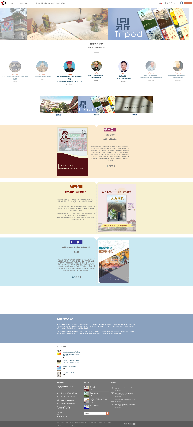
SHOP (67, 3)
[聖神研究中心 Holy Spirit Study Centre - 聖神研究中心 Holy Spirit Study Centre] (5, 3)
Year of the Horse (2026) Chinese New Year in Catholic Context (125, 402)
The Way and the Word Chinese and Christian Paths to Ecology (124, 391)
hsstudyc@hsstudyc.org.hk (67, 397)
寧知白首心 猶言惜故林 (96, 75)
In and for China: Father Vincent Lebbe (125, 396)
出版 (26, 3)
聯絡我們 (63, 3)
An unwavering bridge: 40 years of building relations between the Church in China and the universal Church (122, 78)
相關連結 (58, 3)
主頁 (12, 3)
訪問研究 (53, 3)
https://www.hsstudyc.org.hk (68, 400)
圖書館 (45, 3)
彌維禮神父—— (14, 76)
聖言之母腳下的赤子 (14, 78)
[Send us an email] (171, 3)
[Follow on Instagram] (167, 3)
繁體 (160, 3)
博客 (42, 3)
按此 (107, 163)
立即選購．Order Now (63, 414)
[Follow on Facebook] (165, 3)
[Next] (187, 24)
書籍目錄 (96, 112)
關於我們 (22, 3)
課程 (49, 3)
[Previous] (5, 24)
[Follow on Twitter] (169, 3)
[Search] (174, 3)
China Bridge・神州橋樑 (34, 3)
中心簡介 (17, 3)
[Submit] (107, 410)
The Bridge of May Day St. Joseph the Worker (124, 384)
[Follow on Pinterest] (69, 404)
